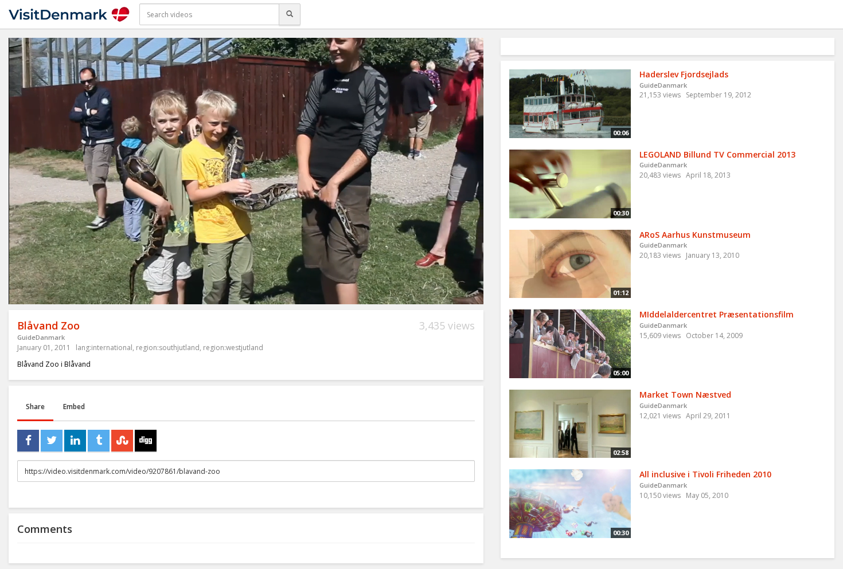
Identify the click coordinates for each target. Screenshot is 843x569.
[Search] (289, 14)
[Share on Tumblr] (99, 441)
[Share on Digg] (146, 441)
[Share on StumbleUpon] (122, 441)
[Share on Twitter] (52, 441)
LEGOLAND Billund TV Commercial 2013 (717, 154)
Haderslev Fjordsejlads (683, 74)
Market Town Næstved (685, 394)
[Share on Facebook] (28, 441)
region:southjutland (168, 347)
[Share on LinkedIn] (75, 441)
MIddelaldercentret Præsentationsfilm (716, 314)
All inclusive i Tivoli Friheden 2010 (705, 474)
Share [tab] (35, 406)
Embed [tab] (74, 406)
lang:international (104, 347)
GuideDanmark (41, 337)
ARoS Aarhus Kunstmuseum (695, 234)
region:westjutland (233, 347)
